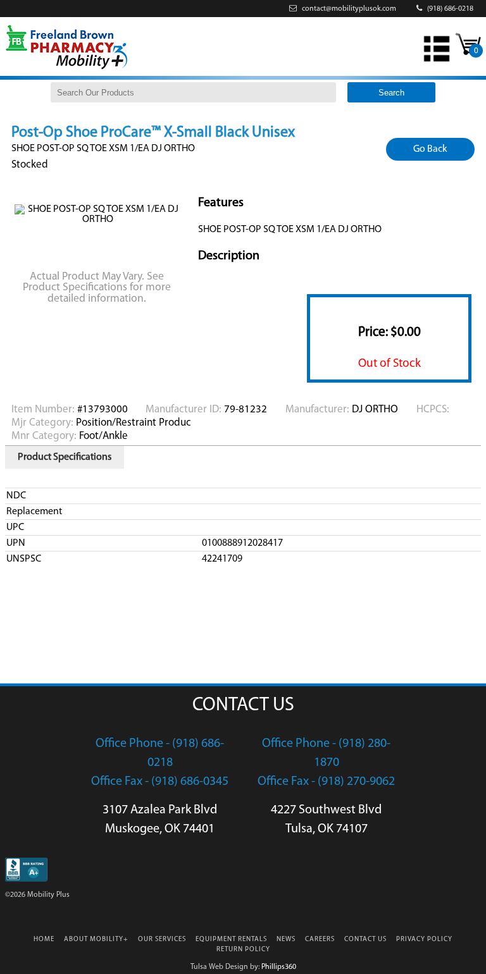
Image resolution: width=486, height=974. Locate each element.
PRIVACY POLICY (424, 939)
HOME (44, 939)
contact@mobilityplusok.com (348, 9)
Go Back (430, 149)
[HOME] (66, 68)
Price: (389, 332)
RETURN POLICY (243, 949)
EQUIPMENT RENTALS (231, 939)
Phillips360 (278, 967)
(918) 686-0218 (449, 9)
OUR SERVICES (162, 939)
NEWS (286, 939)
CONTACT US (365, 939)
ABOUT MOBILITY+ (96, 939)
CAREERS (320, 939)
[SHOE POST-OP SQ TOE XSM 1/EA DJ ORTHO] (98, 219)
